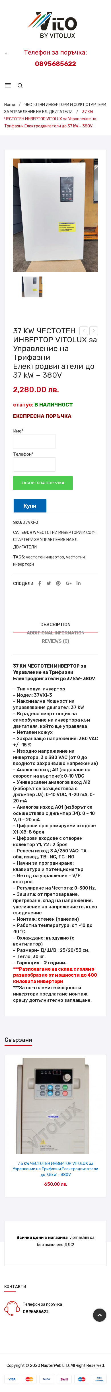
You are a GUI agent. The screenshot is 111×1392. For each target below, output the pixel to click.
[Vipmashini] (56, 25)
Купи (30, 505)
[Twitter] (48, 584)
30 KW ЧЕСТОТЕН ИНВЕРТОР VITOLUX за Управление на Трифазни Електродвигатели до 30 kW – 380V (84, 331)
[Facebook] (39, 584)
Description (55, 624)
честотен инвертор (45, 557)
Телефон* (23, 454)
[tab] (55, 625)
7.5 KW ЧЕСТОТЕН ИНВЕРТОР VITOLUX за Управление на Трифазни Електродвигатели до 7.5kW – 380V (55, 1169)
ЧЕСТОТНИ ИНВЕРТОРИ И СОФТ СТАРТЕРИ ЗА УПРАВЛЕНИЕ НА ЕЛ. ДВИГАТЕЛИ (55, 539)
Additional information (56, 633)
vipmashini (79, 1237)
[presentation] (10, 1126)
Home (9, 104)
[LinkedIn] (79, 584)
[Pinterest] (58, 584)
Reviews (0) (55, 641)
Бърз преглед (56, 1148)
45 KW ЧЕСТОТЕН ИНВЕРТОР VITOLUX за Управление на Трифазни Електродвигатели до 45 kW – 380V (94, 331)
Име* (18, 431)
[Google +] (68, 584)
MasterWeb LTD (55, 1365)
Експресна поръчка (43, 483)
